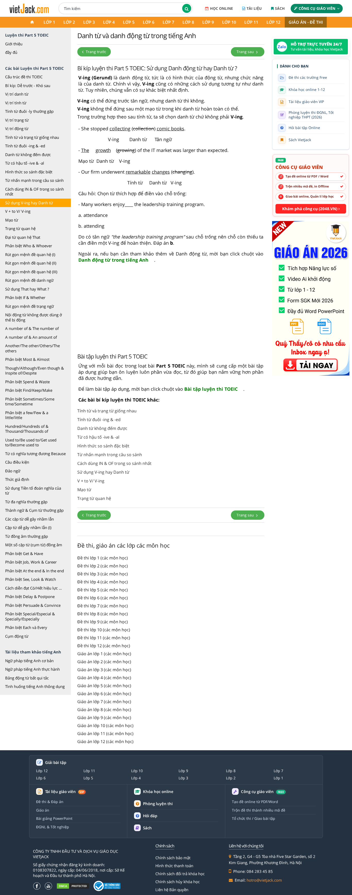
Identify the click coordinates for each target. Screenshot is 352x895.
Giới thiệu (13, 43)
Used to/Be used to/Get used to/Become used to (30, 442)
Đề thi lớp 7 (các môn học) (102, 606)
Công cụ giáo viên (317, 8)
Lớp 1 (49, 22)
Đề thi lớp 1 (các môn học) (102, 558)
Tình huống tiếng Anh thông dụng (35, 686)
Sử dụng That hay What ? (27, 289)
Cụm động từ (16, 636)
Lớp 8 (188, 22)
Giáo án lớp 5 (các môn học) (104, 685)
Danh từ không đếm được (28, 154)
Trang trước (95, 51)
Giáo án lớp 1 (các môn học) (104, 654)
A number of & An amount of (31, 337)
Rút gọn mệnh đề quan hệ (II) (30, 263)
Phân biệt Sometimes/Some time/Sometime (29, 401)
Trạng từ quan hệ (20, 228)
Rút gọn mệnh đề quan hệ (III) (31, 271)
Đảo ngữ (12, 470)
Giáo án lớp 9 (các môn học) (104, 717)
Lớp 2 (69, 22)
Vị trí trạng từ (17, 120)
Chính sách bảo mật (172, 857)
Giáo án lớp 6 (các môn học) (104, 693)
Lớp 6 (148, 22)
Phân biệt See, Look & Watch (30, 579)
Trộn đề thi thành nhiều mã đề (258, 810)
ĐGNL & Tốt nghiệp (52, 826)
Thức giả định (17, 479)
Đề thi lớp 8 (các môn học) (102, 614)
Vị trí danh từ (16, 94)
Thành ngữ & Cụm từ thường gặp (34, 510)
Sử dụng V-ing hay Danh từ (29, 202)
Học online (221, 8)
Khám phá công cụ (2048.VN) (310, 208)
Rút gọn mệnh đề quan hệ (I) (30, 254)
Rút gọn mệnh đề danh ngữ (29, 280)
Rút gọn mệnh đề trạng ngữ (29, 306)
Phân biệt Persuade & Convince (33, 605)
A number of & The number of (32, 328)
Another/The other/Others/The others (32, 348)
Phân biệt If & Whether (25, 297)
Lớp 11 (251, 22)
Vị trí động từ (16, 128)
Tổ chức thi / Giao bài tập (253, 818)
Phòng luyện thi (158, 803)
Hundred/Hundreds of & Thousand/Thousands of (26, 429)
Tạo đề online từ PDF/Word (255, 801)
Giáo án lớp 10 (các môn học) (105, 725)
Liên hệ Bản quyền (171, 889)
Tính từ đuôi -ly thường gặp (29, 111)
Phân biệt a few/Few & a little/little (26, 415)
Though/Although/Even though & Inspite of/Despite (34, 370)
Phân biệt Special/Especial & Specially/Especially (30, 616)
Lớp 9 (208, 22)
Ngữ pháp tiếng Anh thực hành (32, 669)
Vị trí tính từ (15, 102)
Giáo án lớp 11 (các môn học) (105, 733)
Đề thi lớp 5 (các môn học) (102, 590)
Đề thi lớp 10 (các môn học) (103, 630)
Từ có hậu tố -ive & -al (24, 163)
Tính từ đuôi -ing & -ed (25, 145)
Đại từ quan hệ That (22, 237)
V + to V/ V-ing (17, 211)
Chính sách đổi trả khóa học (180, 873)
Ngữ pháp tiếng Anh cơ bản (29, 660)
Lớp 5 (129, 22)
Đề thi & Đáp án (49, 801)
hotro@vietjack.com (264, 880)
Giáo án (42, 810)
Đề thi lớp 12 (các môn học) (103, 646)
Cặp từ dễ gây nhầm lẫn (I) (28, 527)
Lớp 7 (168, 22)
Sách (280, 8)
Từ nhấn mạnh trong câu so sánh (34, 180)
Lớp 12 (273, 22)
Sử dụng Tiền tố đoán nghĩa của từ (33, 490)
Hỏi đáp (150, 815)
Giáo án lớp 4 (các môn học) (104, 677)
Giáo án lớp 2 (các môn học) (104, 661)
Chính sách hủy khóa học (177, 881)
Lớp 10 (229, 22)
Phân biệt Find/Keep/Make (28, 390)
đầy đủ (11, 52)
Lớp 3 (89, 22)
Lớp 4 (109, 22)
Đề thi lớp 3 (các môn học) (102, 574)
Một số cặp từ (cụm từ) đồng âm (33, 544)
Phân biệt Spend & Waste (27, 381)
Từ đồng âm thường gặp (26, 536)
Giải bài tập (55, 762)
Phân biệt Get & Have (24, 553)
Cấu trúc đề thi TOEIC (24, 76)
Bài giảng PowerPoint (54, 818)
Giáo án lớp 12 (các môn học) (105, 741)
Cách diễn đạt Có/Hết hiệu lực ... (33, 588)
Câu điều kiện (17, 462)
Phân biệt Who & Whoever (28, 245)
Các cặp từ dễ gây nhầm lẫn (29, 519)
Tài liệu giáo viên (64, 791)
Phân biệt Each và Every (26, 627)
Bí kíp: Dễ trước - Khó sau (27, 85)
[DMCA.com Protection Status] (73, 886)
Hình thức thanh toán (174, 865)
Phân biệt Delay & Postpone (30, 596)
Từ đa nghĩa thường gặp (26, 501)
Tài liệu (254, 8)
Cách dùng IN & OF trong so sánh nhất (34, 191)
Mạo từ (11, 220)
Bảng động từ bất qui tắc (27, 677)
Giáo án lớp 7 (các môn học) (104, 701)
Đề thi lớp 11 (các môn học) (103, 638)
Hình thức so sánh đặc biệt (28, 171)
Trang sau (246, 51)
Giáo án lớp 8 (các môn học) (104, 709)
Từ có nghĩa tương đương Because (35, 453)
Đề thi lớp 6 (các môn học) (102, 598)
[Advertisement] (170, 307)
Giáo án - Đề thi (306, 22)
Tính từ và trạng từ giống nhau (32, 137)
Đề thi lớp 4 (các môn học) (102, 582)
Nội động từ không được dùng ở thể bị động (33, 317)
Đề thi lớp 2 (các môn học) (102, 566)
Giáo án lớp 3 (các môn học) (104, 669)
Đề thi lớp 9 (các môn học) (102, 622)
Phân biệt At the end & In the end (34, 570)
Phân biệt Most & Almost (27, 359)
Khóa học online (158, 791)
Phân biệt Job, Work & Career (31, 562)
